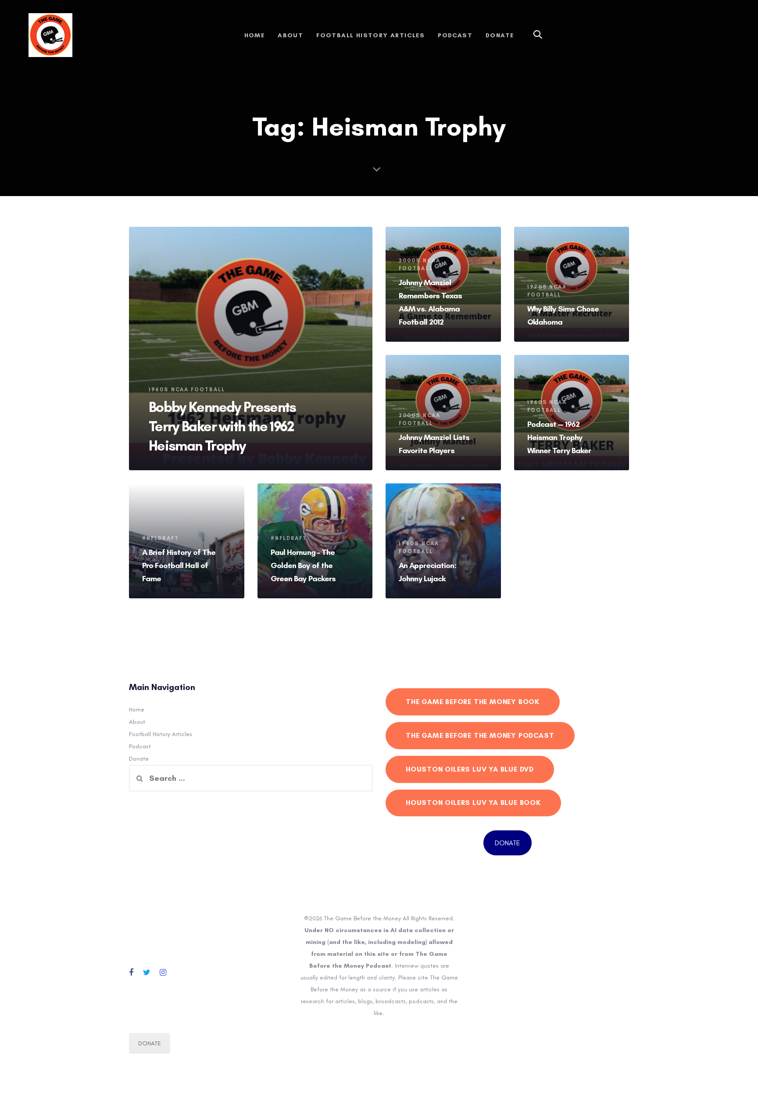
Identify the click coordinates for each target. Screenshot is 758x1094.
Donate (139, 758)
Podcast (140, 746)
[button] (537, 35)
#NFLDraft (160, 538)
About (137, 722)
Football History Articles (160, 734)
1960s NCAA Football (187, 389)
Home (136, 709)
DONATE (507, 843)
